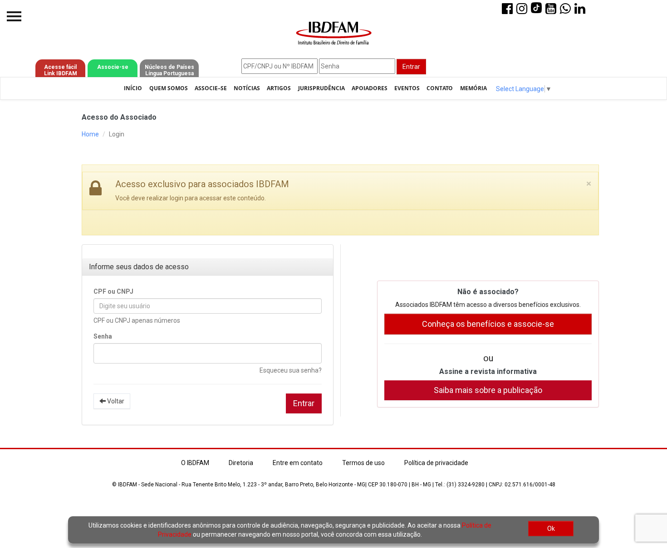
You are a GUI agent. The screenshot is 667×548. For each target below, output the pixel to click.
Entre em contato (298, 462)
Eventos (407, 88)
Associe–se (211, 88)
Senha (102, 336)
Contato (440, 88)
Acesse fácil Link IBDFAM (60, 70)
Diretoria (241, 462)
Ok (551, 528)
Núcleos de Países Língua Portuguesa (169, 70)
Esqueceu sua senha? (291, 370)
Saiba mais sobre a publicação (488, 390)
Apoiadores (369, 88)
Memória (473, 88)
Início (133, 88)
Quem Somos (168, 88)
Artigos (279, 88)
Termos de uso (363, 462)
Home (90, 134)
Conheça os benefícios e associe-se (488, 324)
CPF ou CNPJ (113, 291)
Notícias (247, 88)
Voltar (115, 401)
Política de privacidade (436, 462)
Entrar (411, 66)
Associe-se (112, 67)
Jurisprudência (321, 88)
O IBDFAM (195, 462)
